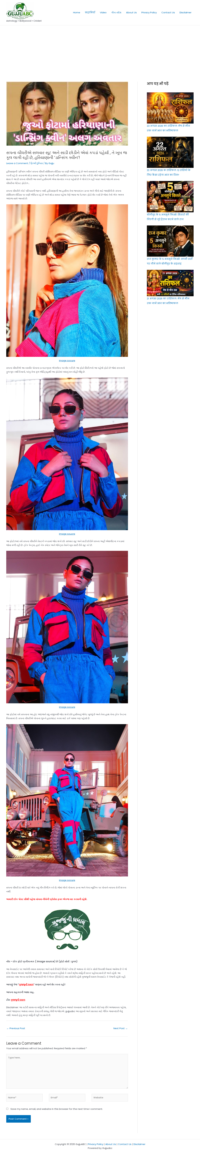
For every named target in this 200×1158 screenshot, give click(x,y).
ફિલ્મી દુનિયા (36, 163)
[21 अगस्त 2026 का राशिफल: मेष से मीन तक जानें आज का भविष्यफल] (170, 283)
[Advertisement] (100, 49)
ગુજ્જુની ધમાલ (26, 984)
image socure (67, 360)
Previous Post (16, 1028)
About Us (131, 12)
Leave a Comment (17, 163)
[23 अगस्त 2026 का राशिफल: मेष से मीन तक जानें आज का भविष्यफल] (170, 108)
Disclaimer (185, 12)
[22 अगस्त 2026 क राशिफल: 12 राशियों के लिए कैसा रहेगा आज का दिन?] (170, 152)
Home (76, 12)
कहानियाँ (90, 12)
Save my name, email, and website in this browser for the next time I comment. (56, 1109)
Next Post (120, 1028)
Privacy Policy (149, 12)
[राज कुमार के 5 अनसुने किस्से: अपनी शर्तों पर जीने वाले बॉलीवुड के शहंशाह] (170, 241)
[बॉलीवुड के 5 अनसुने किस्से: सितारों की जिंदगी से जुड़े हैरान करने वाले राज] (170, 196)
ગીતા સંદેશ (116, 12)
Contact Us (168, 12)
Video (103, 12)
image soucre (67, 533)
